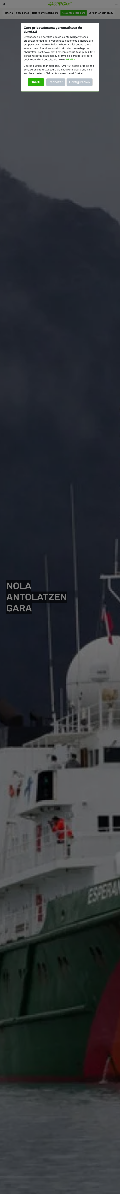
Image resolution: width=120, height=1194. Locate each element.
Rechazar (55, 82)
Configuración (79, 82)
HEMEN (70, 59)
